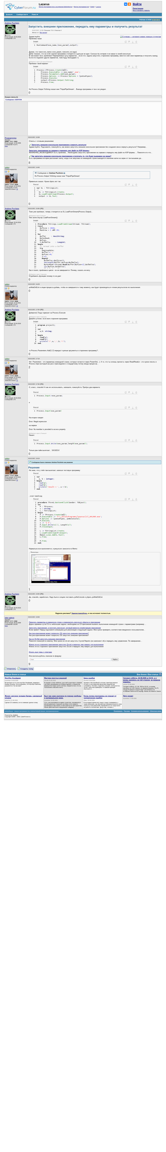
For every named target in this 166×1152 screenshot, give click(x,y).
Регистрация (138, 8)
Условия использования (140, 711)
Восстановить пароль (141, 10)
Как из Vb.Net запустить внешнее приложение (47, 639)
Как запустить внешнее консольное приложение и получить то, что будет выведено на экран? (71, 156)
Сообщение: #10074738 (13, 99)
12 (17, 189)
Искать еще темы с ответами (40, 652)
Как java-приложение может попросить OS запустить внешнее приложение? (59, 633)
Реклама (127, 711)
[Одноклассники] (129, 4)
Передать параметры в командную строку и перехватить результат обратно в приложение (64, 622)
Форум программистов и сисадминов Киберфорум (55, 7)
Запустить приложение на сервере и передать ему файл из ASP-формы (59, 151)
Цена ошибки (89, 678)
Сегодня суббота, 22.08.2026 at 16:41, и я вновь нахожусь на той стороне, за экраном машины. (141, 680)
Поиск (34, 14)
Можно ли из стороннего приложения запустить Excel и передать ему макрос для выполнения (66, 645)
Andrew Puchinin (12, 23)
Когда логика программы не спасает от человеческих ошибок (100, 697)
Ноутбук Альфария (13, 678)
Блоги (8, 14)
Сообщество (21, 14)
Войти (137, 4)
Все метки (43, 32)
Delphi (92, 7)
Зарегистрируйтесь (79, 613)
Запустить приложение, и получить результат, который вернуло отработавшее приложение (65, 628)
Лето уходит (128, 696)
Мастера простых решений (55, 678)
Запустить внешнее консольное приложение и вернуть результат (59, 145)
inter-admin (9, 618)
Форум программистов (81, 7)
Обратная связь (155, 711)
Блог (6, 146)
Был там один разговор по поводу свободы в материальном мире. (62, 697)
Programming (10, 138)
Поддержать (118, 711)
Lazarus (98, 7)
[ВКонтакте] (125, 4)
